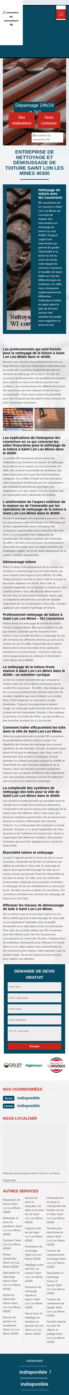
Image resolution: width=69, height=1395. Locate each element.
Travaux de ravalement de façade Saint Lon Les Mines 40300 (56, 1307)
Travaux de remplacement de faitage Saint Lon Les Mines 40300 (56, 1258)
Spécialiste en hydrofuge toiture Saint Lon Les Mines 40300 (12, 1280)
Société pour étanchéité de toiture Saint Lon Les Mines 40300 (56, 1236)
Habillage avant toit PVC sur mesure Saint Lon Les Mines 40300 (34, 1273)
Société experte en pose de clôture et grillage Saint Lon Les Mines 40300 (56, 1331)
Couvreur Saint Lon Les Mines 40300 (12, 1244)
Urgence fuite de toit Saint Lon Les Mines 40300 (34, 1234)
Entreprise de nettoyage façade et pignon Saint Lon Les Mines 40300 (34, 1297)
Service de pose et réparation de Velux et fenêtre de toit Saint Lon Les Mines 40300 (34, 1210)
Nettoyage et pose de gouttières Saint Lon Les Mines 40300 (12, 1226)
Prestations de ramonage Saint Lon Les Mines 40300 (33, 1252)
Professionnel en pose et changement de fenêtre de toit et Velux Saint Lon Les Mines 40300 (56, 1210)
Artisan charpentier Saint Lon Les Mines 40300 (11, 1260)
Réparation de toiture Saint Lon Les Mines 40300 (12, 1206)
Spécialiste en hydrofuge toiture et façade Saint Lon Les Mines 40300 (56, 1283)
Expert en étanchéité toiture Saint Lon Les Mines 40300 (12, 1303)
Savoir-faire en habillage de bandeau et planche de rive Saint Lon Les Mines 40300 (34, 1323)
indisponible (28, 1098)
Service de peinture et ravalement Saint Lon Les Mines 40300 (11, 1325)
